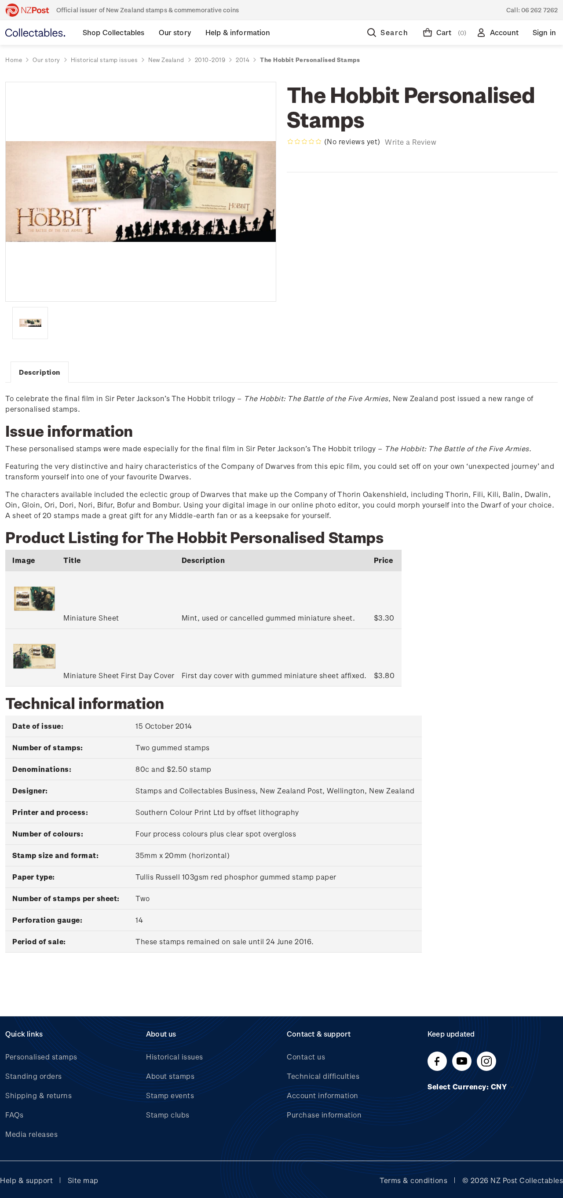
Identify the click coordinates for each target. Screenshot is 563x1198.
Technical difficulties (323, 1076)
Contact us (306, 1056)
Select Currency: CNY (468, 1086)
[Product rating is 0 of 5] (304, 141)
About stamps (170, 1076)
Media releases (31, 1134)
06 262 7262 (539, 10)
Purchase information (324, 1114)
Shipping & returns (38, 1095)
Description (39, 372)
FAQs (14, 1114)
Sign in (544, 32)
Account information (322, 1095)
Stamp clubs (168, 1114)
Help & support (26, 1180)
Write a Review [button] (410, 142)
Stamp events (170, 1095)
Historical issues (174, 1056)
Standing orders (33, 1076)
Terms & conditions (413, 1180)
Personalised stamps (41, 1056)
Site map (83, 1180)
